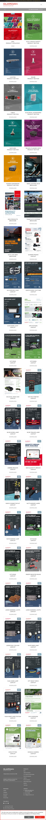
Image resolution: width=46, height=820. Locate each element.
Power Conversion (27, 779)
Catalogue (5, 792)
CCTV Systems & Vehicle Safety (29, 774)
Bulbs (24, 770)
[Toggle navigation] (41, 4)
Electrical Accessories (27, 776)
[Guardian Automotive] (10, 4)
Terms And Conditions (24, 813)
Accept (39, 817)
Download (33, 46)
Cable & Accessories (27, 772)
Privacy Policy (5, 797)
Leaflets (4, 790)
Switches (25, 783)
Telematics (25, 785)
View (12, 46)
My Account (5, 794)
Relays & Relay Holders (27, 781)
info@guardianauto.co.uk (29, 794)
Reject (29, 817)
